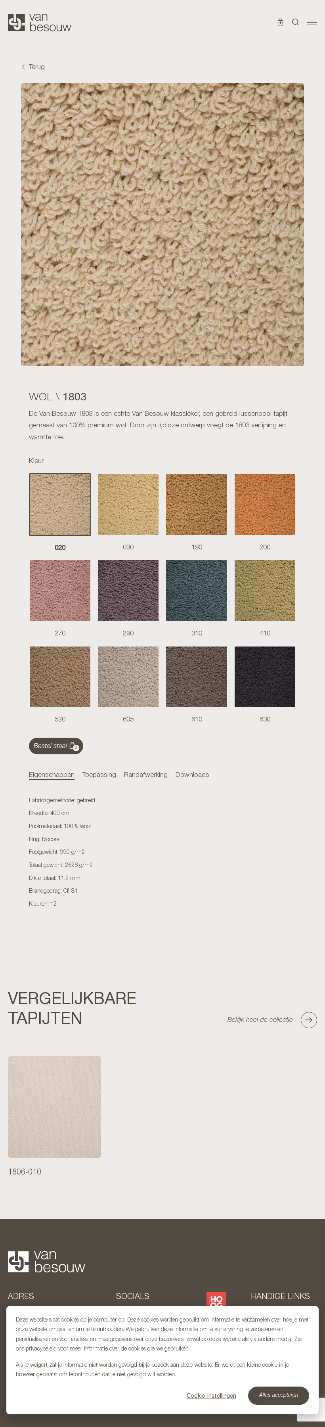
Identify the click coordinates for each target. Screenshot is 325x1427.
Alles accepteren (278, 1395)
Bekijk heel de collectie (260, 1020)
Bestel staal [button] (55, 746)
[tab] (52, 775)
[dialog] (162, 1360)
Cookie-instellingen (211, 1396)
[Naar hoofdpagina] (39, 22)
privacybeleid (41, 1349)
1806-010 (24, 1172)
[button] (295, 22)
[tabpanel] (162, 853)
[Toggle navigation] (312, 22)
